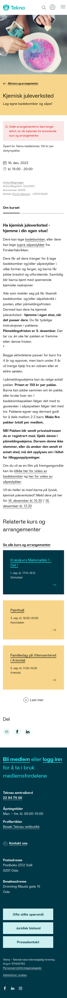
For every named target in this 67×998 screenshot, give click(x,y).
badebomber (35, 239)
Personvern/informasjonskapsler (22, 967)
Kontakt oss (18, 843)
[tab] (11, 209)
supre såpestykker (31, 245)
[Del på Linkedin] (27, 732)
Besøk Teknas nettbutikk (21, 826)
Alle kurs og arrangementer (23, 83)
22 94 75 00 (12, 798)
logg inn (52, 759)
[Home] (13, 7)
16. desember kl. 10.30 (25, 500)
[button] (44, 7)
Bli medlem (16, 759)
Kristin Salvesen (21, 193)
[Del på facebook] (17, 732)
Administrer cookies (15, 974)
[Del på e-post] (6, 732)
